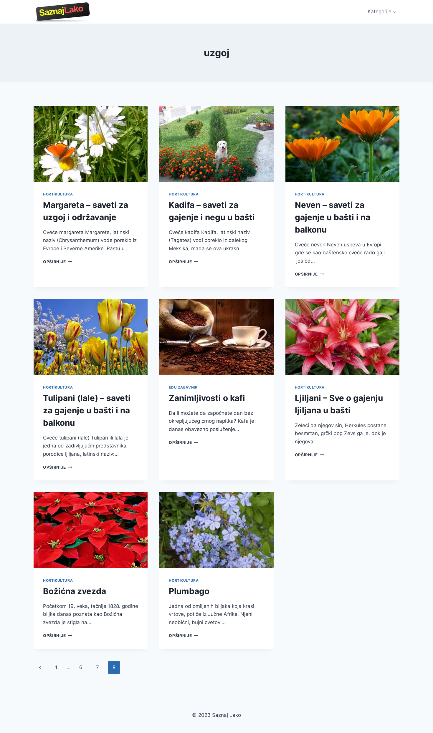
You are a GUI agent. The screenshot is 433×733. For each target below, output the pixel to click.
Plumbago (189, 591)
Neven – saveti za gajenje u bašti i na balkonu (332, 217)
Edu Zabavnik (183, 387)
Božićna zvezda (74, 591)
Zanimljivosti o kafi (207, 398)
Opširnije (57, 261)
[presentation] (91, 144)
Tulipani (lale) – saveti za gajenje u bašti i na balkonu (86, 410)
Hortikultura (58, 194)
